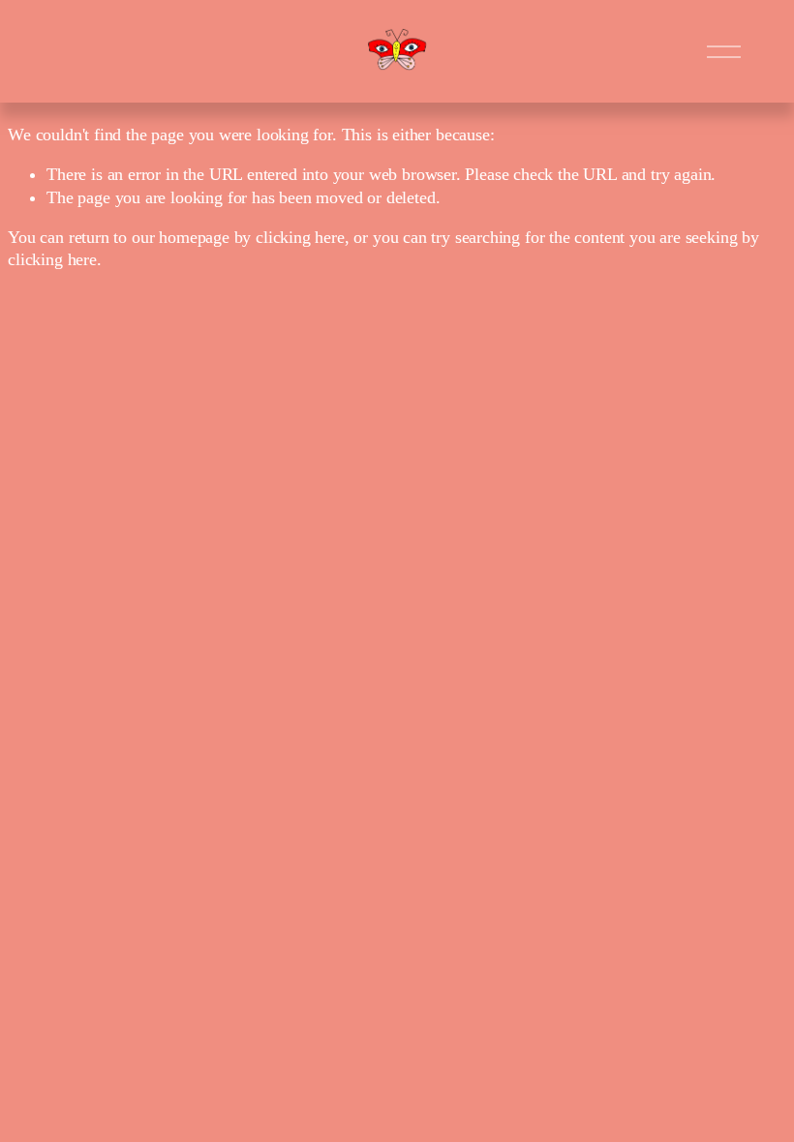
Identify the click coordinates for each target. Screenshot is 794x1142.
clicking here (300, 237)
